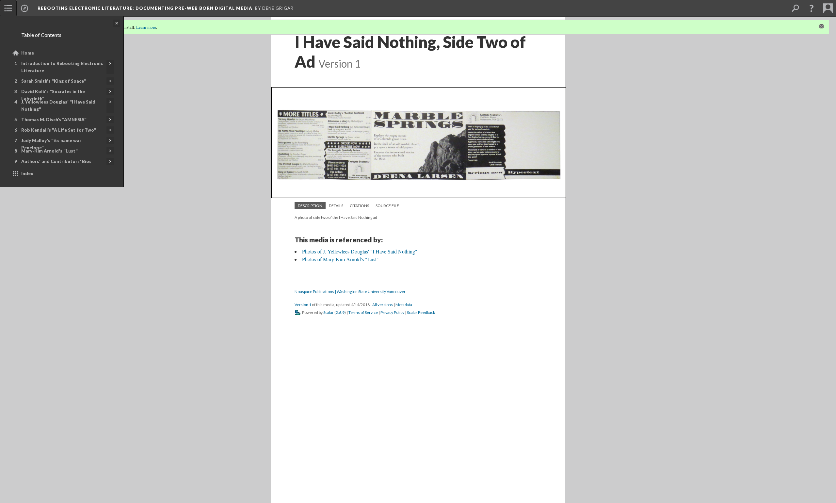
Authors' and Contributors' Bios (56, 161)
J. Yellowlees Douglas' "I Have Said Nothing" (58, 105)
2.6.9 (340, 312)
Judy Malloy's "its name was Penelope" (51, 144)
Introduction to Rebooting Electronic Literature (62, 67)
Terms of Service (363, 312)
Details (336, 205)
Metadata (403, 304)
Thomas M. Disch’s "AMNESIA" (54, 119)
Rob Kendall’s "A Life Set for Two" (58, 130)
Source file (387, 205)
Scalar (328, 312)
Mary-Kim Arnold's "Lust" (49, 151)
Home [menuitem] (27, 53)
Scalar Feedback (421, 312)
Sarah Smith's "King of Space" (53, 81)
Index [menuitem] (27, 173)
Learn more (146, 27)
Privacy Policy (392, 312)
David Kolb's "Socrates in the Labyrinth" (53, 95)
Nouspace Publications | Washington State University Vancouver (350, 291)
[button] (811, 8)
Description (310, 205)
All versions (382, 304)
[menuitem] (8, 8)
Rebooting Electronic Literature (145, 8)
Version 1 (303, 304)
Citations (359, 205)
